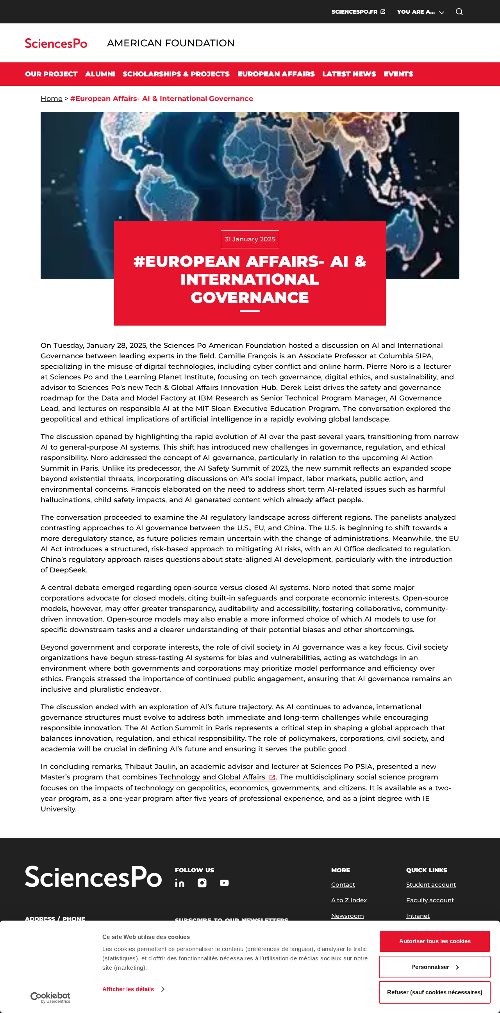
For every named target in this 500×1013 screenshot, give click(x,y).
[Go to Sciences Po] (56, 46)
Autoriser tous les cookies (435, 941)
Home (51, 98)
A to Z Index (349, 900)
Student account (431, 884)
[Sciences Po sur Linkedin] (180, 883)
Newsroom (347, 915)
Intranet (418, 915)
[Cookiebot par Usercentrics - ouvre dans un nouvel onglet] (50, 998)
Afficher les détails (128, 989)
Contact (343, 884)
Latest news (349, 74)
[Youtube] (224, 883)
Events (398, 74)
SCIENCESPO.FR (354, 11)
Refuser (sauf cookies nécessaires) (434, 992)
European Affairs (276, 74)
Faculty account (430, 900)
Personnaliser (430, 966)
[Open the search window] (459, 12)
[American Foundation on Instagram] (202, 883)
